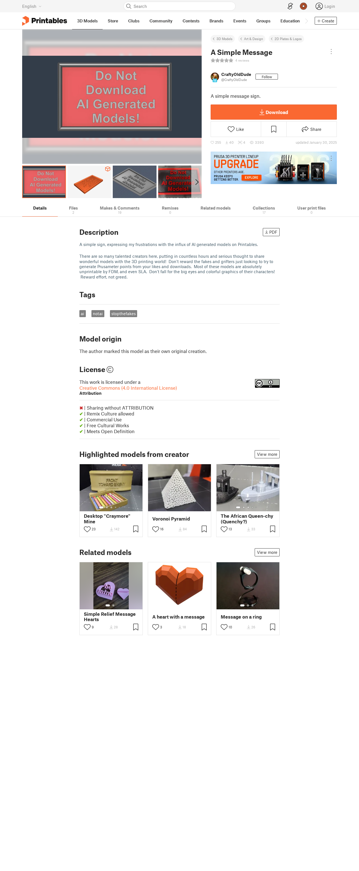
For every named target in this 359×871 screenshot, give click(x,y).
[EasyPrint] (290, 6)
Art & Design (253, 39)
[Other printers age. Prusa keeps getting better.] (274, 168)
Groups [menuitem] (263, 20)
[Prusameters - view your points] (303, 6)
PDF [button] (273, 231)
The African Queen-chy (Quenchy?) (247, 518)
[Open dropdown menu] (331, 51)
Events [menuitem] (239, 20)
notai (98, 313)
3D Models (225, 39)
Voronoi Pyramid (171, 518)
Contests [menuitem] (191, 20)
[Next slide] (196, 182)
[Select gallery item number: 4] (116, 507)
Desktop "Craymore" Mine (107, 518)
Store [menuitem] (113, 20)
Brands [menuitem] (216, 20)
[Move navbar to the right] (306, 20)
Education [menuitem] (290, 20)
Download (277, 112)
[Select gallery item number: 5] (120, 507)
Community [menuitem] (160, 20)
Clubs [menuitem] (133, 20)
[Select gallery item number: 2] (107, 507)
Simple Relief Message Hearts (110, 616)
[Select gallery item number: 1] (101, 507)
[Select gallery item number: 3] (111, 507)
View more (267, 454)
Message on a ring (241, 616)
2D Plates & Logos (288, 39)
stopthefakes (123, 313)
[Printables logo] (44, 21)
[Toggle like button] (87, 529)
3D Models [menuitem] (87, 20)
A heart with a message (178, 616)
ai (82, 313)
